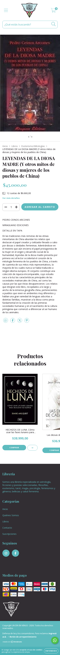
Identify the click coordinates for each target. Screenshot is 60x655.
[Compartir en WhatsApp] (5, 320)
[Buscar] (53, 24)
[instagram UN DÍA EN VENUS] (6, 553)
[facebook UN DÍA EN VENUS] (15, 553)
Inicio (5, 146)
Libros (14, 146)
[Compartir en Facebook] (13, 321)
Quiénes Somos (10, 515)
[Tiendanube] (12, 642)
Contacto (7, 527)
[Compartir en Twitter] (20, 321)
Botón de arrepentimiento (23, 636)
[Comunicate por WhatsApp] (54, 640)
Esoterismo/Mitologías (33, 146)
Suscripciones (9, 533)
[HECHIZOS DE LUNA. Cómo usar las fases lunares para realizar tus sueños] (32, 448)
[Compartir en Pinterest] (26, 321)
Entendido (51, 651)
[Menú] (6, 10)
